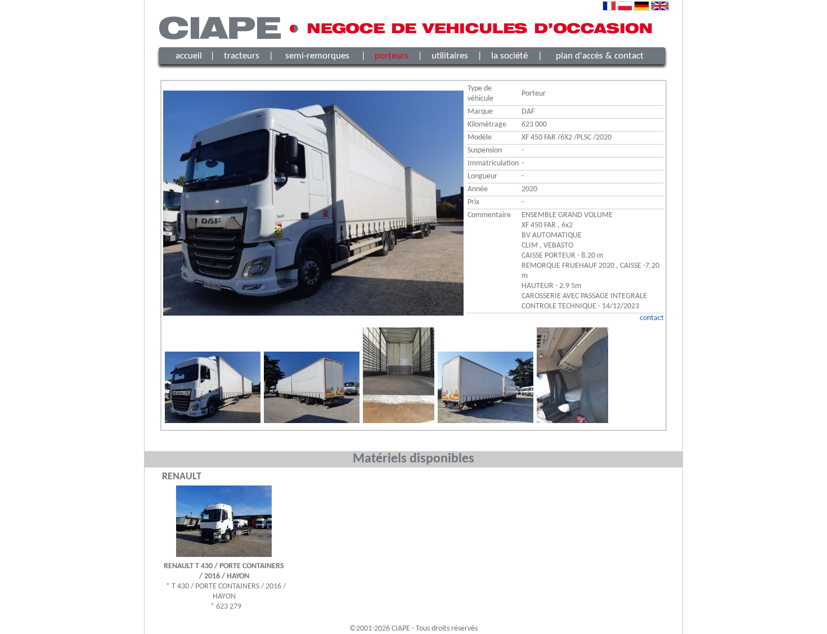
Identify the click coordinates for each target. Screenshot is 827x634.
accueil (189, 56)
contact (652, 318)
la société (509, 56)
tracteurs (241, 56)
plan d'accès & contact (600, 56)
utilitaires (450, 56)
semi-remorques (317, 56)
